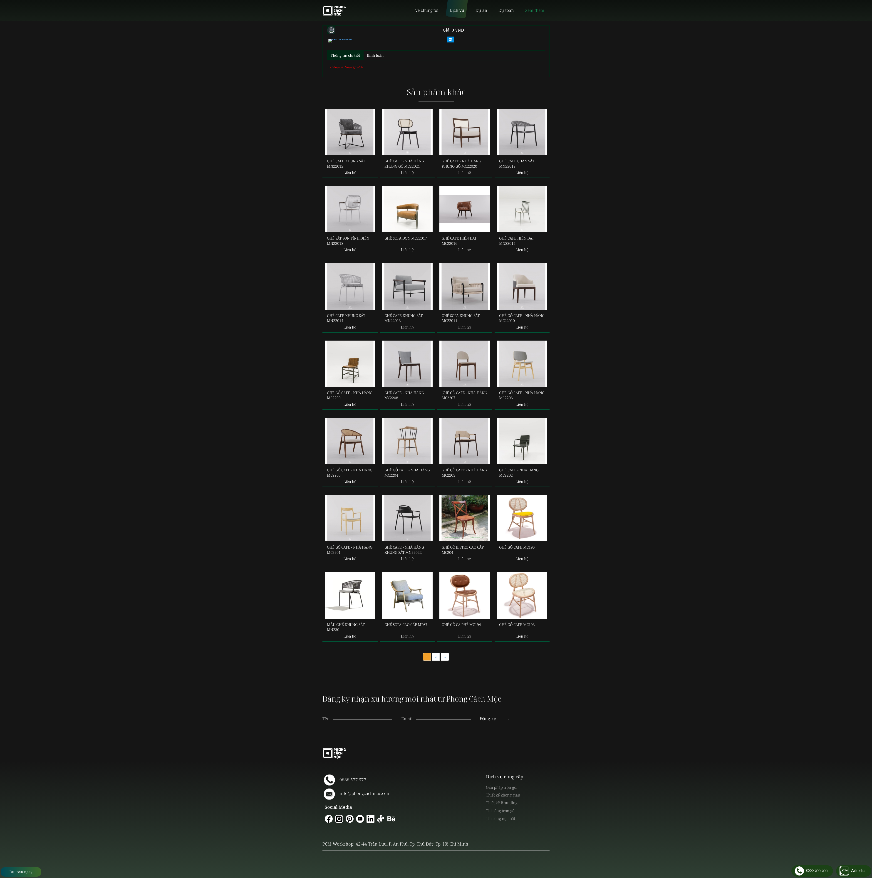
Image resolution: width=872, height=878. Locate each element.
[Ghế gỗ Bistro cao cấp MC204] (464, 518)
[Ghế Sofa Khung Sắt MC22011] (464, 286)
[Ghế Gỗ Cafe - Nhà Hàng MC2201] (350, 518)
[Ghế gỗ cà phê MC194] (464, 595)
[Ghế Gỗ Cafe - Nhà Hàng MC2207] (464, 364)
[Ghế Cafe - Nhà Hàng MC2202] (522, 441)
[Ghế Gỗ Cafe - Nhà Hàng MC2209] (350, 364)
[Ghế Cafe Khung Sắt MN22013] (407, 286)
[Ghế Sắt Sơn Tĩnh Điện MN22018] (350, 209)
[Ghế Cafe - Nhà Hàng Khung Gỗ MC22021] (407, 132)
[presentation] (443, 714)
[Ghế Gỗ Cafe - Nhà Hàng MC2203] (464, 441)
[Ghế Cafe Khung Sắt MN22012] (350, 132)
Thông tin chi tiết (345, 55)
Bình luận (375, 55)
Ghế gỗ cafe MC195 (517, 547)
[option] (340, 40)
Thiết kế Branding (502, 802)
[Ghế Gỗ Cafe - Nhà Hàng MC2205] (350, 441)
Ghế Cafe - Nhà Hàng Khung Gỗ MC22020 (461, 163)
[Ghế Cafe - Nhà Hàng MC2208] (407, 364)
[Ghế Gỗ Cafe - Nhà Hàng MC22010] (522, 286)
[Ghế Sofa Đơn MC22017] (407, 209)
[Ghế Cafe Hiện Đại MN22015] (522, 209)
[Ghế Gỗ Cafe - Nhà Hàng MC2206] (522, 364)
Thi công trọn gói (500, 810)
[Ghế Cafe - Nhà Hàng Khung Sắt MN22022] (407, 518)
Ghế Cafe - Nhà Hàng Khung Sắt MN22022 (404, 550)
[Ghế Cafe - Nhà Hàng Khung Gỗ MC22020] (464, 132)
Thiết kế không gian (503, 795)
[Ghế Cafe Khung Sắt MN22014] (350, 286)
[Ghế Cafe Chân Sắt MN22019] (522, 132)
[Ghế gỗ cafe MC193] (522, 595)
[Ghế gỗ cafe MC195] (522, 518)
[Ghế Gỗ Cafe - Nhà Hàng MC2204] (407, 441)
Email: (407, 718)
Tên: (326, 718)
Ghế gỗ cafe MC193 (517, 624)
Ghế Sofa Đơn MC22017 (405, 238)
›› (445, 657)
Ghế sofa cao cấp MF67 (405, 624)
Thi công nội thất (500, 818)
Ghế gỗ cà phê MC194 (461, 624)
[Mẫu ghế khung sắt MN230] (350, 595)
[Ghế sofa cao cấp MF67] (407, 595)
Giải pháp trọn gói (501, 787)
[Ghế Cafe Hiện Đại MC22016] (464, 209)
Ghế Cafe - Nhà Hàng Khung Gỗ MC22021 (404, 163)
